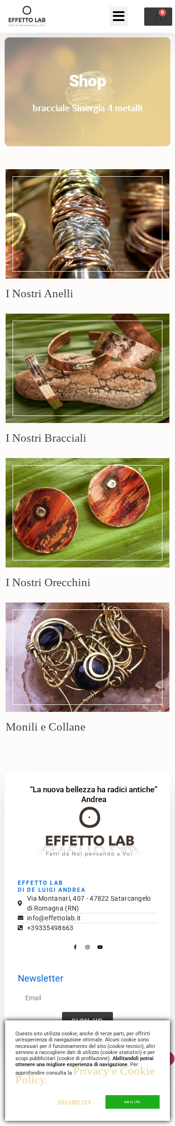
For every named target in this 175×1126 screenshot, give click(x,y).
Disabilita (74, 1102)
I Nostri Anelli (39, 293)
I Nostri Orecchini (48, 582)
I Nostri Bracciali (46, 437)
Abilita (132, 1102)
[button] (119, 16)
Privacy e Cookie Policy (84, 1074)
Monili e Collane (45, 726)
